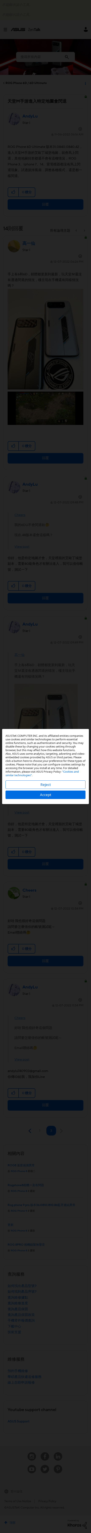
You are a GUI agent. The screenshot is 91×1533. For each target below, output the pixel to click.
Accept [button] (45, 794)
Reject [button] (45, 784)
